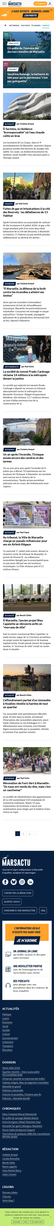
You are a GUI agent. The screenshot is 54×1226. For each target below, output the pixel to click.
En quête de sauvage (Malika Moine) (20, 1118)
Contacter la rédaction (17, 893)
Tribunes (6, 1196)
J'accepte (16, 1222)
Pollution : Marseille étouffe (16, 1098)
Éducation (7, 1049)
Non (26, 1222)
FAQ (43, 910)
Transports (7, 1045)
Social (5, 1026)
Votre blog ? (8, 1200)
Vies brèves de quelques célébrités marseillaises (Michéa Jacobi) (26, 1135)
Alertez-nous (12, 901)
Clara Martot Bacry (11, 1170)
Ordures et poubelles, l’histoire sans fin (21, 1094)
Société (6, 1030)
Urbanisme (47, 25)
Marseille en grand (11, 1086)
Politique (25, 25)
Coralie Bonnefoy (11, 1158)
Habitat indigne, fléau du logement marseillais (25, 1082)
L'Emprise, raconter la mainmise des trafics (23, 1078)
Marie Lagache (9, 1166)
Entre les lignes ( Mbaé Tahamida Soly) (21, 1121)
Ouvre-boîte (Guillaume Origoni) (18, 1129)
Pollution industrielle (12, 1090)
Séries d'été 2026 (11, 1067)
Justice (5, 1018)
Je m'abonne (40, 3)
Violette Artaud (10, 1154)
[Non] (50, 1217)
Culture (6, 1034)
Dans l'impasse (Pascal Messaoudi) (19, 1114)
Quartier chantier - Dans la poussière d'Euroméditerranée (20, 1073)
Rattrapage (14, 25)
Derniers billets (10, 1192)
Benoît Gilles (8, 1162)
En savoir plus (37, 1222)
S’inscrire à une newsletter (19, 910)
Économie (36, 25)
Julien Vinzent (9, 1174)
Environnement (10, 1038)
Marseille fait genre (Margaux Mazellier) (22, 1126)
